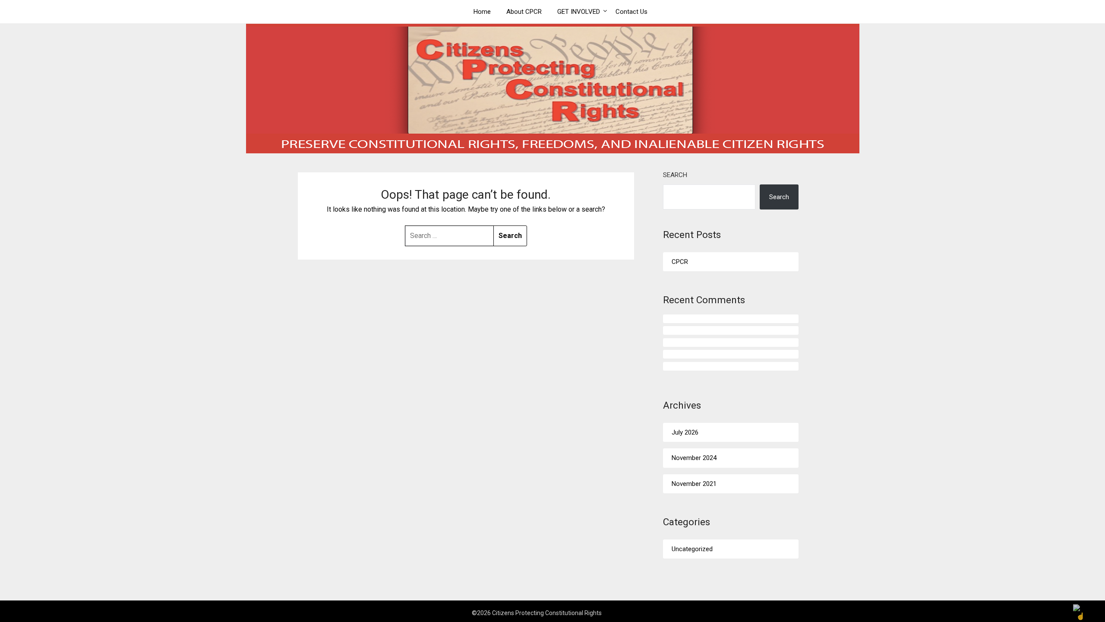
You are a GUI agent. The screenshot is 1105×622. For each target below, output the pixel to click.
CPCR (680, 262)
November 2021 (694, 484)
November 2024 (694, 458)
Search (675, 175)
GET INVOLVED (578, 12)
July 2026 (685, 432)
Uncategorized (692, 549)
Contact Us (631, 12)
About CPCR (524, 12)
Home (482, 12)
